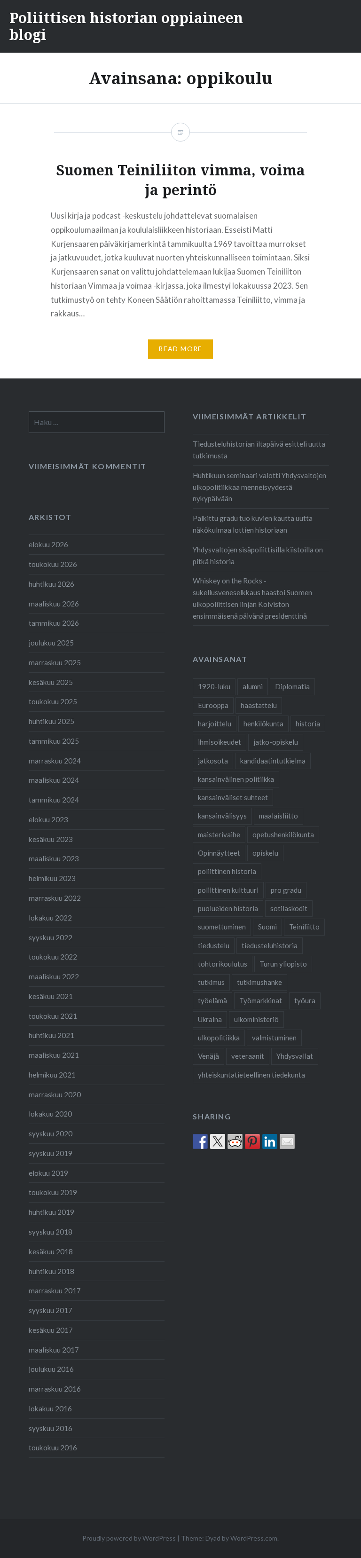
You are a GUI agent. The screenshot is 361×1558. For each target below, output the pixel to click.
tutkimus (211, 982)
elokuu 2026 (48, 544)
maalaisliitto (278, 815)
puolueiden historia (228, 908)
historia (308, 723)
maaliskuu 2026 (54, 603)
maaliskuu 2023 (54, 858)
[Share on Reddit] (235, 1141)
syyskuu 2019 (50, 1153)
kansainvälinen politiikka (236, 779)
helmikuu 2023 (52, 878)
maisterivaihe (219, 834)
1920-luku (214, 686)
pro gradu (286, 890)
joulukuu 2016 (51, 1369)
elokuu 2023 (48, 819)
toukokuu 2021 (53, 1016)
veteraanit (247, 1056)
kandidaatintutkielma (273, 760)
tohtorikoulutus (222, 964)
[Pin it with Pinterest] (252, 1141)
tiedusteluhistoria (270, 945)
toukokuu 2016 (53, 1447)
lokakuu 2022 (50, 917)
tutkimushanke (259, 982)
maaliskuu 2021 (54, 1055)
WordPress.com (253, 1538)
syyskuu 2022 (50, 937)
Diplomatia (292, 686)
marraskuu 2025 (55, 662)
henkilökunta (263, 723)
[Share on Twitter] (217, 1141)
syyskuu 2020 (50, 1133)
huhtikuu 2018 (51, 1271)
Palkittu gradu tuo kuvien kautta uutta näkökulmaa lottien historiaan (253, 524)
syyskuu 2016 (50, 1428)
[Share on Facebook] (200, 1141)
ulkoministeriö (256, 1019)
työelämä (212, 1000)
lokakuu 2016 (50, 1408)
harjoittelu (214, 723)
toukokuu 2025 (53, 701)
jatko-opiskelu (275, 742)
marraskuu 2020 (55, 1094)
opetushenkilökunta (283, 834)
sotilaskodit (288, 908)
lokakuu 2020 (50, 1113)
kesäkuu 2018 (51, 1251)
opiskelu (265, 853)
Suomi (267, 926)
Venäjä (208, 1056)
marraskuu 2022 (55, 898)
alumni (253, 686)
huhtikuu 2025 (51, 721)
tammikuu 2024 (54, 799)
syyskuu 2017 (50, 1310)
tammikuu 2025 (54, 741)
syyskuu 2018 (50, 1232)
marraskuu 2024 (55, 760)
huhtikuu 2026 (51, 584)
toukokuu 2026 (53, 564)
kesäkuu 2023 (51, 839)
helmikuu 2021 (52, 1074)
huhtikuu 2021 (51, 1035)
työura (304, 1000)
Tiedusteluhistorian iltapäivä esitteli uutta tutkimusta (259, 450)
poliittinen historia (227, 871)
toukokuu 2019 (53, 1192)
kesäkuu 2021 (51, 996)
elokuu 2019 (48, 1173)
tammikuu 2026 (54, 623)
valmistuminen (274, 1037)
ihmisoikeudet (219, 742)
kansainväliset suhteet (233, 797)
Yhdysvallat (294, 1056)
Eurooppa (213, 705)
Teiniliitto (304, 926)
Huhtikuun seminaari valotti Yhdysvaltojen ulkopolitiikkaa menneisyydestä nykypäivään (259, 487)
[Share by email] (287, 1141)
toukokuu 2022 (53, 956)
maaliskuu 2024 (54, 780)
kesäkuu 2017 (51, 1330)
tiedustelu (213, 945)
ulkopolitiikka (219, 1037)
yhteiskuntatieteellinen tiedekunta (251, 1074)
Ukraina (210, 1019)
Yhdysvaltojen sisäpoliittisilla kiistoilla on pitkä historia (258, 555)
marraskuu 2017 (55, 1290)
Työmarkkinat (260, 1000)
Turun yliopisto (283, 964)
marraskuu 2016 (55, 1389)
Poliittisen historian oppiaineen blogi (126, 26)
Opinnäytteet (219, 853)
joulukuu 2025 (51, 642)
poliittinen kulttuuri (228, 890)
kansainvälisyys (222, 815)
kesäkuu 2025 (51, 682)
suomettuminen (222, 926)
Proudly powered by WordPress (129, 1538)
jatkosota (213, 760)
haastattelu (259, 705)
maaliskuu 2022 (54, 976)
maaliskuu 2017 (54, 1350)
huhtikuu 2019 (51, 1212)
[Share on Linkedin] (269, 1141)
